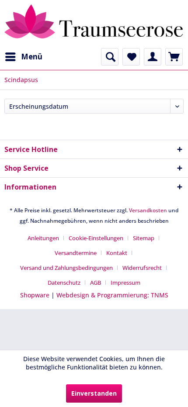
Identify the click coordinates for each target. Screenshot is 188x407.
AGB (95, 282)
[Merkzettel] (131, 57)
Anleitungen (43, 238)
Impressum (125, 282)
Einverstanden (94, 393)
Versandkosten (148, 210)
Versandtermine (76, 253)
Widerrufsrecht (142, 268)
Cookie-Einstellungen (96, 238)
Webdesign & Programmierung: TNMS (112, 295)
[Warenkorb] (174, 57)
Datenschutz (64, 282)
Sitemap (143, 238)
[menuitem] (23, 57)
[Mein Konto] (152, 57)
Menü (31, 57)
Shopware (34, 295)
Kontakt (116, 253)
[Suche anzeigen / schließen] (109, 57)
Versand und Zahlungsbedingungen (66, 268)
